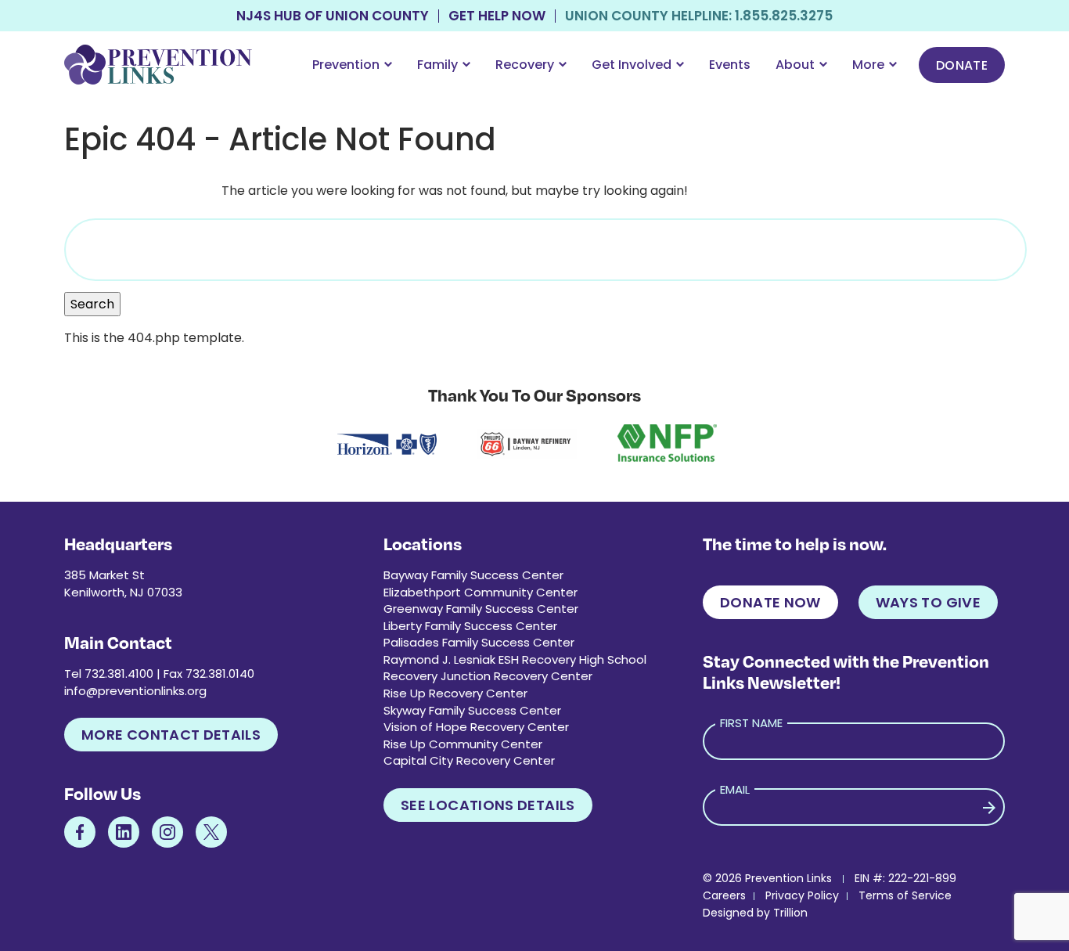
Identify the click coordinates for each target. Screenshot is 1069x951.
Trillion (790, 912)
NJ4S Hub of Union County (332, 16)
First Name (751, 723)
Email (735, 789)
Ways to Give (928, 602)
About (795, 65)
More (868, 65)
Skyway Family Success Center (472, 710)
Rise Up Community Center (462, 744)
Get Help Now (496, 16)
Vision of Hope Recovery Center (476, 727)
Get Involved (631, 65)
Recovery (524, 65)
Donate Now (770, 602)
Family (437, 65)
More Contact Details (171, 734)
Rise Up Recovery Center (455, 693)
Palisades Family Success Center (478, 642)
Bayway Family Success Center (473, 575)
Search (92, 304)
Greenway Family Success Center (480, 608)
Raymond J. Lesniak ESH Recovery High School (514, 659)
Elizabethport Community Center (480, 592)
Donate (962, 65)
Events (729, 65)
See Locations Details (488, 805)
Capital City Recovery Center (469, 760)
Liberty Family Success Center (470, 626)
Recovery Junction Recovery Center (487, 676)
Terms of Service (905, 895)
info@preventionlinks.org (135, 691)
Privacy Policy (802, 895)
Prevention (346, 65)
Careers (724, 895)
